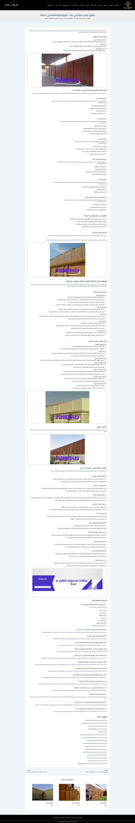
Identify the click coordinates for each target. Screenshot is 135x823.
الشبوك (81, 5)
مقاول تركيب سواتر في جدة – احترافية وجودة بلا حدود (97, 729)
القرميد (87, 5)
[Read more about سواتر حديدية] (69, 792)
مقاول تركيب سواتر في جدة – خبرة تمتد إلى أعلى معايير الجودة (96, 749)
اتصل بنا (62, 817)
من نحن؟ (73, 817)
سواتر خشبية (103, 803)
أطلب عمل (58, 5)
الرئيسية (117, 5)
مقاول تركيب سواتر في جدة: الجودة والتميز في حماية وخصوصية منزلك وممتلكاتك (92, 763)
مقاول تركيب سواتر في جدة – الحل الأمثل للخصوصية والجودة (96, 746)
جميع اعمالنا (79, 817)
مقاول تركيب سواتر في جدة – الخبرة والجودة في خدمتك (97, 758)
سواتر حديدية (76, 803)
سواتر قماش (49, 803)
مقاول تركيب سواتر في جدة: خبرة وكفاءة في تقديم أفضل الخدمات (95, 752)
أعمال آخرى (75, 5)
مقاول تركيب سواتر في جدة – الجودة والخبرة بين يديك (97, 726)
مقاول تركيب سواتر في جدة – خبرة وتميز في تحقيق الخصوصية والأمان (94, 723)
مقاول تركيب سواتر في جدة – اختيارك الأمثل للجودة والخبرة (96, 720)
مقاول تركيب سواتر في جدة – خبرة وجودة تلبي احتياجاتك (97, 740)
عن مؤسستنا (50, 5)
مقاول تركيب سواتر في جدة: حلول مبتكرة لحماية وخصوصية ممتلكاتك (94, 737)
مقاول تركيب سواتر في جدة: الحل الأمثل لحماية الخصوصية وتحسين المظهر (94, 734)
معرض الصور (66, 5)
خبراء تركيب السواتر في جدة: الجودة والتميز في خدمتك (97, 761)
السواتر (105, 5)
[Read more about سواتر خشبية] (96, 792)
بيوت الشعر (93, 5)
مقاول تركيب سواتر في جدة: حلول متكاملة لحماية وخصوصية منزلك (95, 743)
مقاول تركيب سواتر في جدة (102, 732)
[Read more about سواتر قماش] (42, 792)
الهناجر (99, 5)
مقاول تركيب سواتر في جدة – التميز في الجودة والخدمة (97, 755)
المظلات (111, 5)
